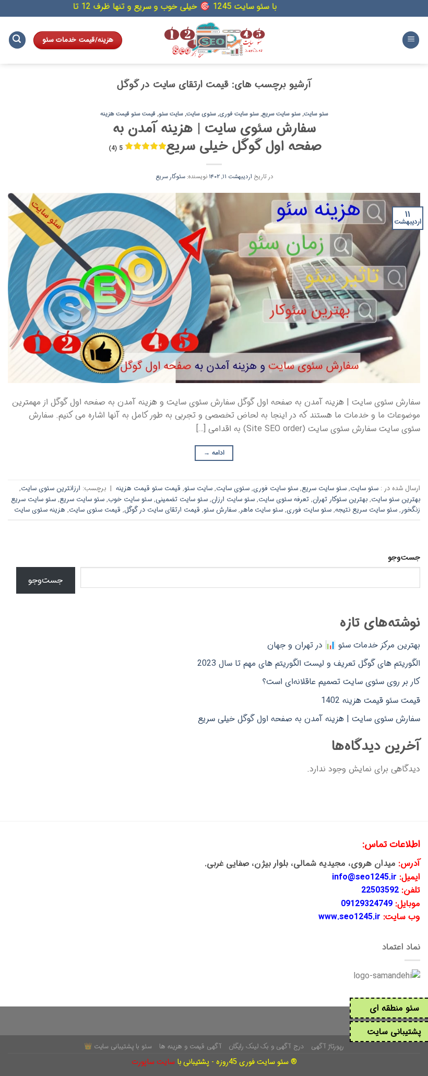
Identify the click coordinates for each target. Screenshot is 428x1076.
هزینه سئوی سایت (39, 510)
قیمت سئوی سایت (95, 510)
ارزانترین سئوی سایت (50, 488)
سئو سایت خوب (130, 499)
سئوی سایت (201, 114)
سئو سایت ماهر (261, 510)
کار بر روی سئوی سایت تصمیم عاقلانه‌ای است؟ (341, 681)
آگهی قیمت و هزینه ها (190, 1046)
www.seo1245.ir (349, 916)
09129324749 (367, 903)
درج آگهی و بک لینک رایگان (266, 1046)
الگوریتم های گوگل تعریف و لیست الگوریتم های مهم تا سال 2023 (308, 663)
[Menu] (410, 40)
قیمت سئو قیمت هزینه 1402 (370, 700)
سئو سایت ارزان (233, 499)
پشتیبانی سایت (394, 1031)
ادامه (214, 453)
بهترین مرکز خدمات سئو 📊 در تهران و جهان (343, 645)
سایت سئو (171, 114)
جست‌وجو (404, 558)
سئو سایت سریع (281, 114)
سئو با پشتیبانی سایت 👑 (118, 1046)
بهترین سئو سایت (395, 499)
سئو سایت (316, 114)
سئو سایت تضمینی (182, 499)
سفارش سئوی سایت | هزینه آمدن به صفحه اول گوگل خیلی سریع (215, 137)
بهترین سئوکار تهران (340, 499)
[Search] (17, 40)
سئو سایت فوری (239, 114)
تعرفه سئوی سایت (283, 499)
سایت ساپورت (153, 1062)
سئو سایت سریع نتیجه (366, 510)
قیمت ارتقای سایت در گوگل (162, 510)
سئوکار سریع (170, 176)
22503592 (380, 890)
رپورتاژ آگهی (327, 1046)
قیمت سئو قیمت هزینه (128, 114)
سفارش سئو (220, 510)
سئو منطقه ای (394, 1008)
